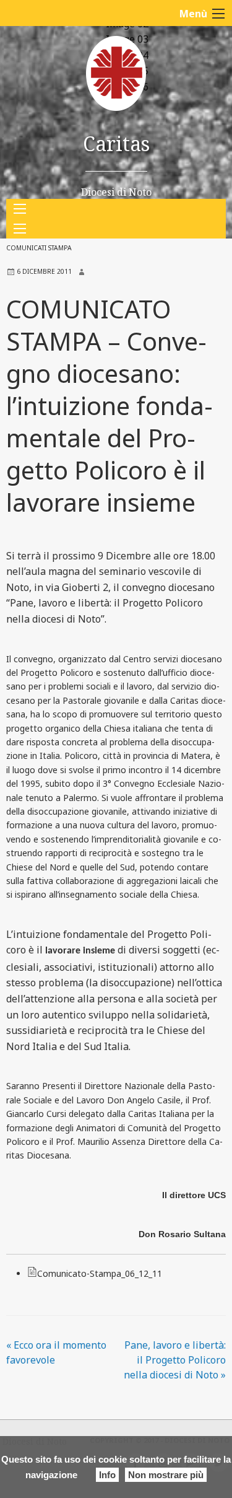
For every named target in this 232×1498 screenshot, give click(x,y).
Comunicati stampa (39, 247)
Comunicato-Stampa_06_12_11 (99, 1273)
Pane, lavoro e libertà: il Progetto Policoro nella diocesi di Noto (175, 1360)
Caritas (116, 143)
